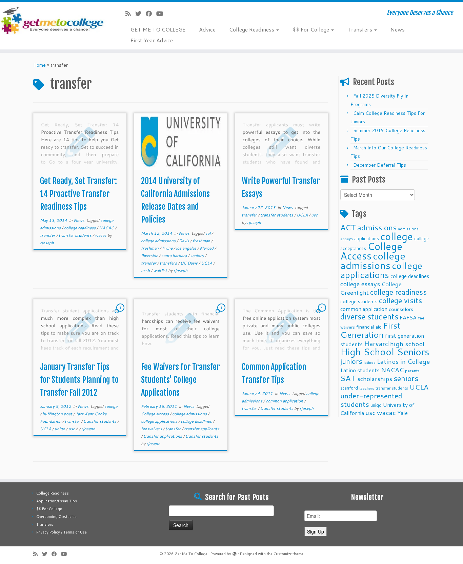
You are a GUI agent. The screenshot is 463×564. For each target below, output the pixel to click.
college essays (360, 283)
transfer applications (163, 436)
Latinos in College (403, 361)
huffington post (57, 414)
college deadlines (197, 421)
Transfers (360, 29)
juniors (351, 361)
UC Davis (189, 263)
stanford (349, 387)
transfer (48, 235)
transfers (169, 263)
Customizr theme (288, 554)
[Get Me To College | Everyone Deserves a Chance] (53, 20)
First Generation (370, 329)
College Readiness (252, 29)
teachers (366, 388)
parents (412, 371)
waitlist (160, 270)
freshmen (150, 248)
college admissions (159, 241)
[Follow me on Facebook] (151, 13)
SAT (348, 378)
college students (359, 301)
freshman (202, 241)
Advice (207, 29)
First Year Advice (151, 40)
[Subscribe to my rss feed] (130, 13)
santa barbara (174, 255)
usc (314, 215)
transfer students (76, 235)
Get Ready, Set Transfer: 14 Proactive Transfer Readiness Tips (78, 194)
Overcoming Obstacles (56, 516)
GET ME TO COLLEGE (157, 29)
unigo (60, 429)
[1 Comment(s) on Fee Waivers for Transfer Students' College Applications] (222, 314)
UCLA (207, 263)
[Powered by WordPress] (234, 552)
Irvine (168, 248)
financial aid (369, 326)
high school (407, 343)
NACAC (107, 228)
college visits (400, 300)
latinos (370, 362)
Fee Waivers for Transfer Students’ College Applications (180, 380)
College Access (155, 414)
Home (39, 65)
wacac (101, 235)
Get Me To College (191, 554)
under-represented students (371, 400)
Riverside (150, 255)
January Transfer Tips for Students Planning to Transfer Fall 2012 (79, 380)
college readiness (80, 228)
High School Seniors (384, 351)
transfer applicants (201, 429)
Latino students (360, 370)
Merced (207, 248)
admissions (377, 227)
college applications (159, 421)
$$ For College (311, 29)
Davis (184, 241)
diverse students (369, 316)
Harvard (376, 343)
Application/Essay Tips (56, 501)
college (110, 406)
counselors (401, 309)
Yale (402, 413)
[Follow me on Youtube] (161, 13)
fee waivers (152, 429)
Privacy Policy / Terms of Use (61, 532)
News (397, 29)
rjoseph (47, 243)
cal (208, 233)
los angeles (186, 248)
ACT (348, 227)
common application (285, 401)
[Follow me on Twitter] (140, 13)
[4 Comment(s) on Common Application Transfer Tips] (323, 314)
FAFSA (408, 317)
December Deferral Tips (379, 165)
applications (366, 238)
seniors (197, 255)
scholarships (374, 379)
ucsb (146, 270)
